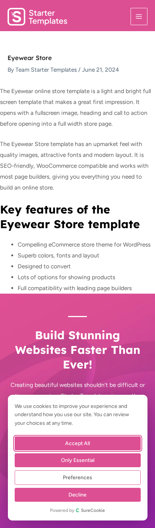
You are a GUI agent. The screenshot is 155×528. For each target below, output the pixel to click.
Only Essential (77, 460)
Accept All (77, 443)
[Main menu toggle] (139, 16)
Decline (78, 495)
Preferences (78, 477)
